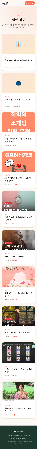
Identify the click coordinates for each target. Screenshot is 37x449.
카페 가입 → (29, 3)
